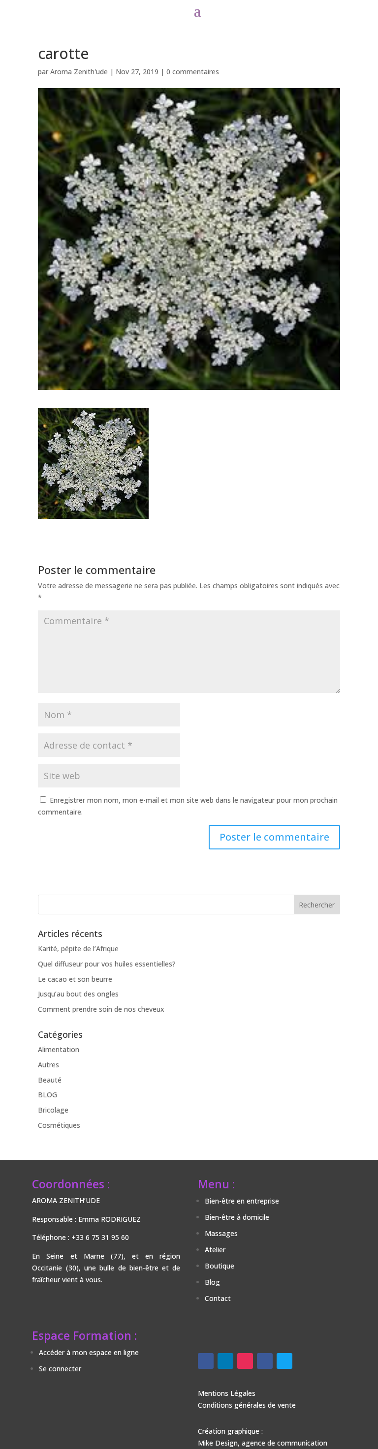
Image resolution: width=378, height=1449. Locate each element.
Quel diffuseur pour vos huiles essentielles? (107, 963)
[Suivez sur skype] (284, 1361)
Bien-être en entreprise (242, 1201)
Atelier (215, 1249)
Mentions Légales (226, 1393)
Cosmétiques (59, 1125)
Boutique (219, 1265)
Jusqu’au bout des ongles (78, 993)
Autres (48, 1064)
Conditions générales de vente (247, 1405)
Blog (212, 1282)
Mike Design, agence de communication (262, 1443)
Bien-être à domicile (237, 1217)
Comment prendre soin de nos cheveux (101, 1009)
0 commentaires (192, 71)
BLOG (47, 1094)
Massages (221, 1233)
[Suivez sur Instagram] (245, 1361)
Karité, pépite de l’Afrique (78, 948)
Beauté (50, 1080)
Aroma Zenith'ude (79, 71)
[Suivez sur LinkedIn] (225, 1361)
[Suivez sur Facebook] (206, 1361)
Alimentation (58, 1049)
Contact (218, 1298)
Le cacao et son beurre (75, 979)
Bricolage (53, 1110)
